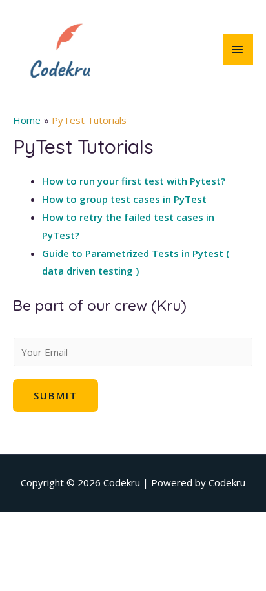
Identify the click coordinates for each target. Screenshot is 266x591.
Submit (55, 395)
